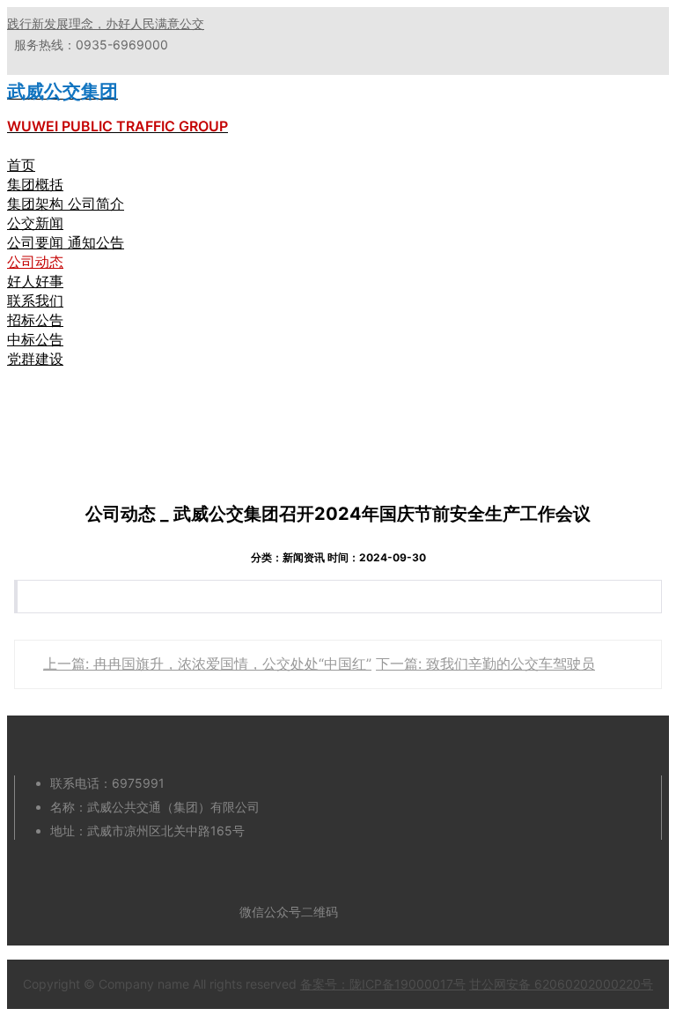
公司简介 (96, 203)
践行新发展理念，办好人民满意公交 (105, 23)
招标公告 (35, 320)
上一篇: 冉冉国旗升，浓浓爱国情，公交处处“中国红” (207, 663)
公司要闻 (37, 242)
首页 (21, 165)
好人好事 (35, 281)
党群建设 (35, 358)
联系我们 (35, 300)
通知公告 (96, 242)
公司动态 (35, 262)
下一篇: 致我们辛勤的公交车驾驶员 (485, 663)
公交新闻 (35, 223)
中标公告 (35, 339)
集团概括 (35, 184)
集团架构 (37, 203)
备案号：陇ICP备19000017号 (383, 983)
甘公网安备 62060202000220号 (561, 983)
